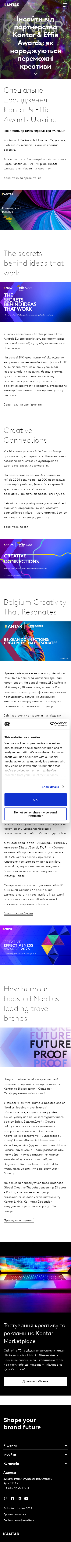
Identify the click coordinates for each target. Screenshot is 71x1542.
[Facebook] (12, 1499)
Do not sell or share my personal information (35, 814)
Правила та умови (14, 1514)
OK (35, 799)
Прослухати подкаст (18, 1220)
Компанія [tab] (11, 1464)
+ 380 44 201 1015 (17, 1487)
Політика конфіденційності (19, 1520)
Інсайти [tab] (9, 1455)
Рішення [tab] (10, 1445)
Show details (50, 786)
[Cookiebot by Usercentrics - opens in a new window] (50, 724)
